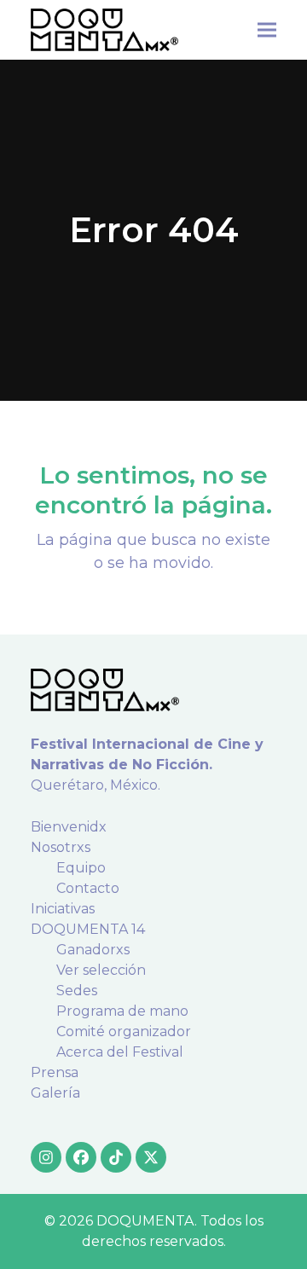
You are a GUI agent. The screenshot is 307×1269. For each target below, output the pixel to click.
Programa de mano (122, 1011)
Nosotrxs (60, 847)
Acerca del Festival (119, 1052)
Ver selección (101, 970)
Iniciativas (63, 909)
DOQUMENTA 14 (88, 929)
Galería (55, 1093)
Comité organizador (123, 1031)
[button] (267, 29)
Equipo (81, 868)
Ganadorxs (93, 950)
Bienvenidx (69, 827)
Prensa (54, 1072)
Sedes (76, 990)
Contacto (87, 888)
